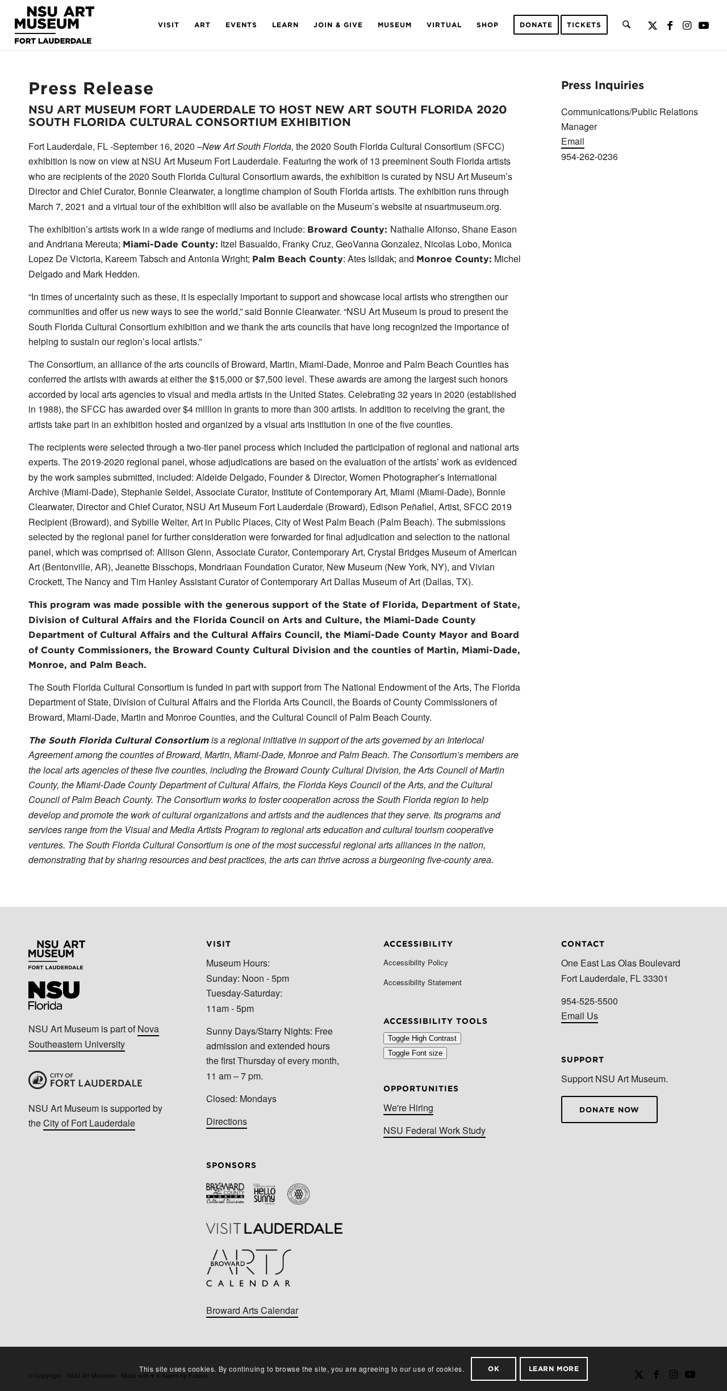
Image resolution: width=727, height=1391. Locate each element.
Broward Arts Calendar (252, 1310)
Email (572, 141)
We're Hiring (408, 1107)
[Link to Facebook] (669, 24)
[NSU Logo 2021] (55, 25)
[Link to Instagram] (686, 24)
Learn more (554, 1368)
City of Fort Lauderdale (89, 1122)
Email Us (579, 1015)
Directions (226, 1121)
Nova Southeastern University (93, 1036)
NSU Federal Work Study (434, 1130)
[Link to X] (652, 24)
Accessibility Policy (415, 962)
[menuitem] (169, 25)
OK (493, 1368)
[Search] (626, 25)
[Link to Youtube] (703, 24)
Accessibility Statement (422, 982)
